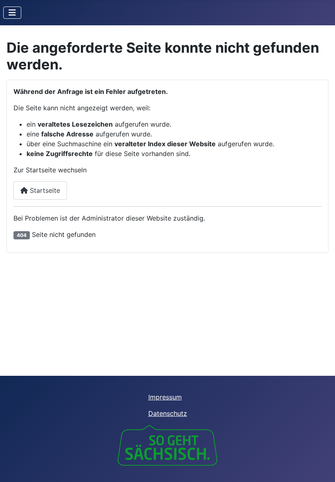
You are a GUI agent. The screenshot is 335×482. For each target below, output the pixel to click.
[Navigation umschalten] (12, 13)
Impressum (165, 397)
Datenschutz (167, 413)
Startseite (44, 190)
